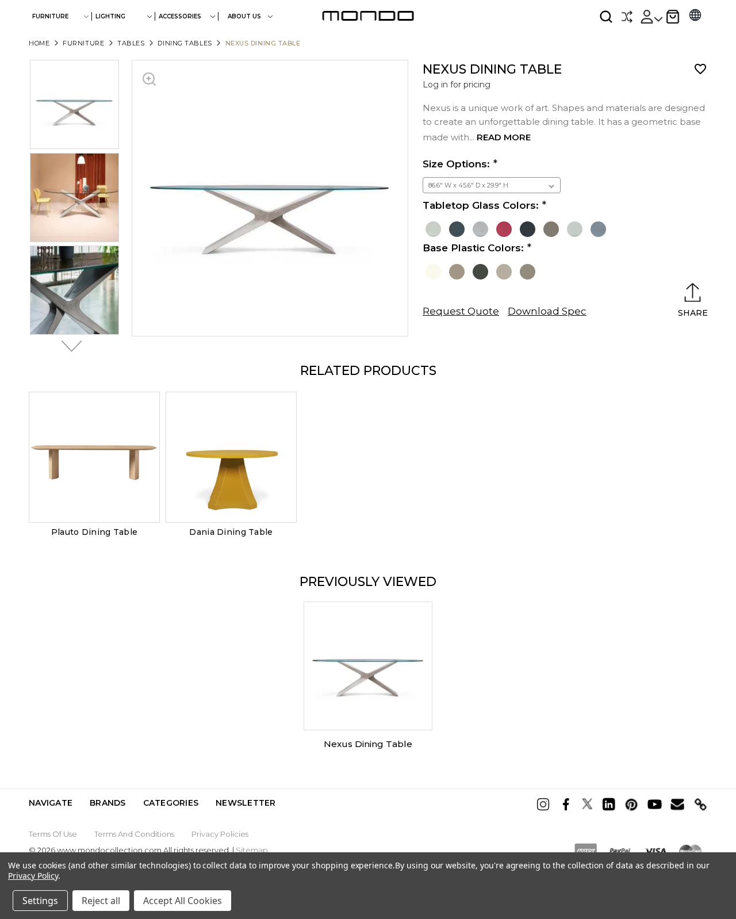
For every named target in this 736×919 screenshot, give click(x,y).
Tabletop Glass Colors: (481, 205)
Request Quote (461, 311)
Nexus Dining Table (368, 743)
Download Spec (547, 311)
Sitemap (252, 850)
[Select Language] (695, 16)
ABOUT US (245, 16)
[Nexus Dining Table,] (368, 666)
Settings (40, 900)
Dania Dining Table (231, 532)
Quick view (94, 457)
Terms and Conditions (134, 833)
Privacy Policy (33, 875)
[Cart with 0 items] (672, 16)
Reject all (101, 900)
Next (68, 346)
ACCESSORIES (180, 16)
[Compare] (627, 16)
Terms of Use (53, 833)
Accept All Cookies (182, 900)
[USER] (650, 17)
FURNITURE (50, 16)
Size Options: (456, 164)
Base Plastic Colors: (473, 248)
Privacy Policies (219, 833)
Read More (504, 137)
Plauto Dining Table (94, 532)
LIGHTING (110, 16)
